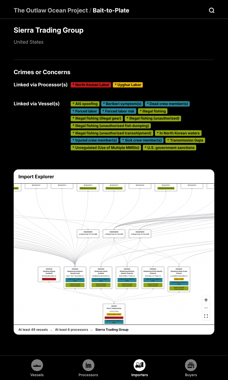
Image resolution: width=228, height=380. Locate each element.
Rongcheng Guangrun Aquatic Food (75, 272)
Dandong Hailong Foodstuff (49, 272)
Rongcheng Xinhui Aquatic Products (153, 272)
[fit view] (206, 316)
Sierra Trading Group (114, 308)
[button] (114, 317)
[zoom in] (206, 300)
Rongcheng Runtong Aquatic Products (127, 272)
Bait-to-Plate (111, 10)
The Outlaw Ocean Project (51, 10)
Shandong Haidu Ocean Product (179, 272)
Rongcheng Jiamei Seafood (100, 272)
